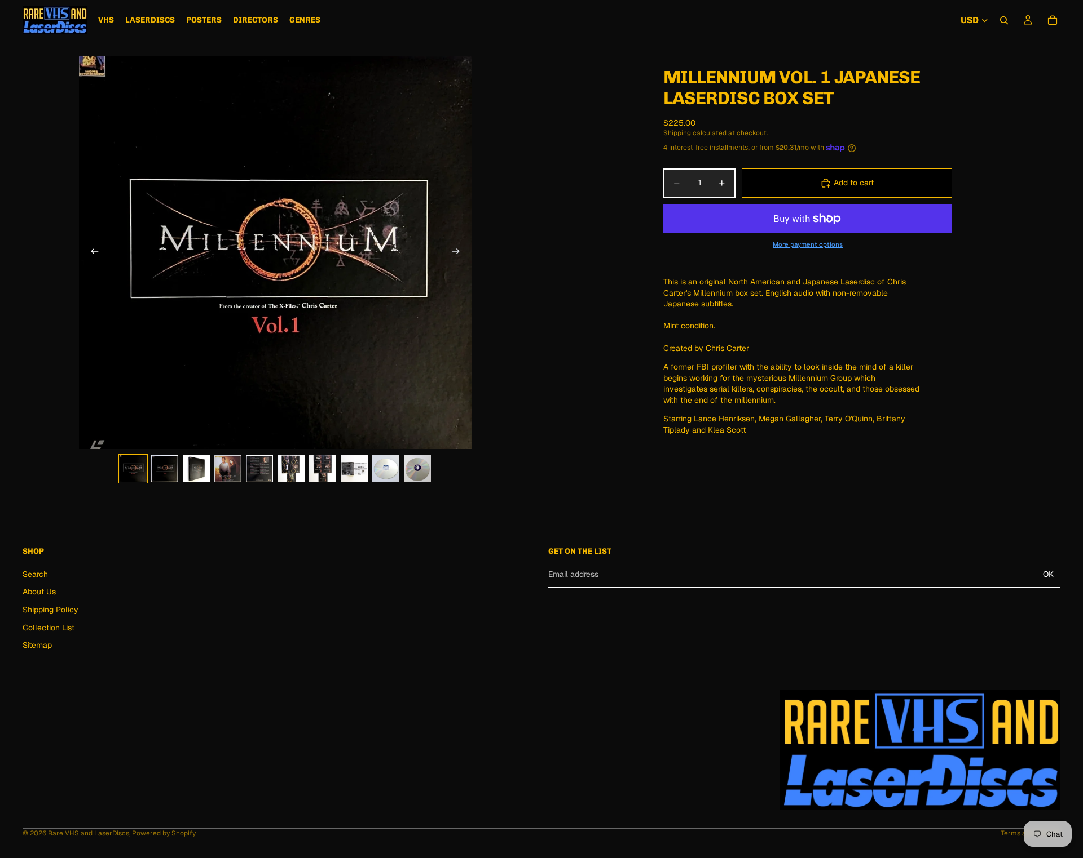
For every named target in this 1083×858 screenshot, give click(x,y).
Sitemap (37, 645)
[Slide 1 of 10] (133, 468)
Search (35, 574)
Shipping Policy (50, 609)
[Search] (1004, 20)
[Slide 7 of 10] (322, 468)
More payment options (808, 244)
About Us (39, 592)
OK (1048, 574)
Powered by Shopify (164, 833)
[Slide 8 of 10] (354, 468)
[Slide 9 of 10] (385, 468)
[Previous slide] (91, 252)
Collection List (48, 628)
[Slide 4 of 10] (227, 468)
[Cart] (1052, 20)
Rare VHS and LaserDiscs (88, 833)
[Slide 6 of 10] (291, 468)
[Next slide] (459, 252)
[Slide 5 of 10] (259, 468)
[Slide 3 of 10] (196, 468)
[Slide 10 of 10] (417, 468)
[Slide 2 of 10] (164, 468)
